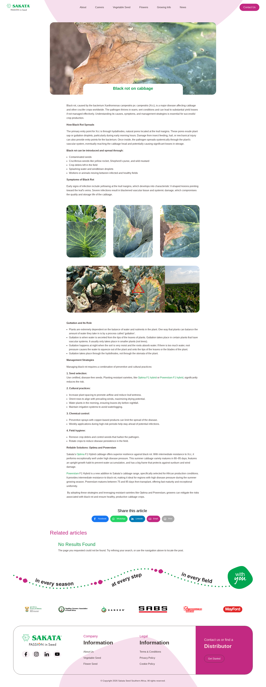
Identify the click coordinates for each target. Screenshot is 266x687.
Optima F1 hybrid (147, 377)
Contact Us (249, 7)
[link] (100, 519)
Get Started (214, 658)
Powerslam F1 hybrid (171, 377)
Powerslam (72, 473)
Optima (81, 454)
